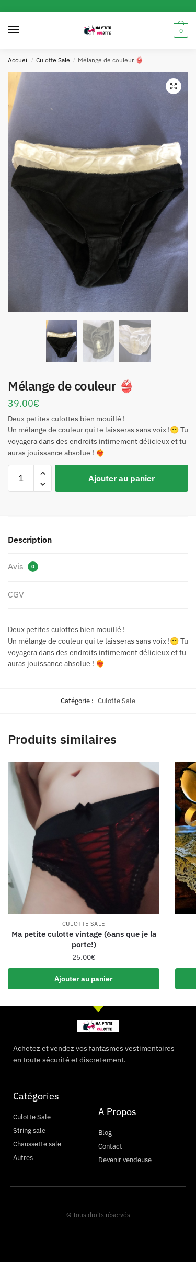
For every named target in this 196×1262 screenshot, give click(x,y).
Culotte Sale (53, 60)
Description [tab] (30, 539)
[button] (173, 86)
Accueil (18, 60)
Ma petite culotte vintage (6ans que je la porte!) (83, 939)
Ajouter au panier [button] (83, 978)
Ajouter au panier (121, 478)
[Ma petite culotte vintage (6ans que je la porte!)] (83, 838)
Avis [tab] (21, 566)
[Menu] (23, 30)
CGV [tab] (16, 594)
